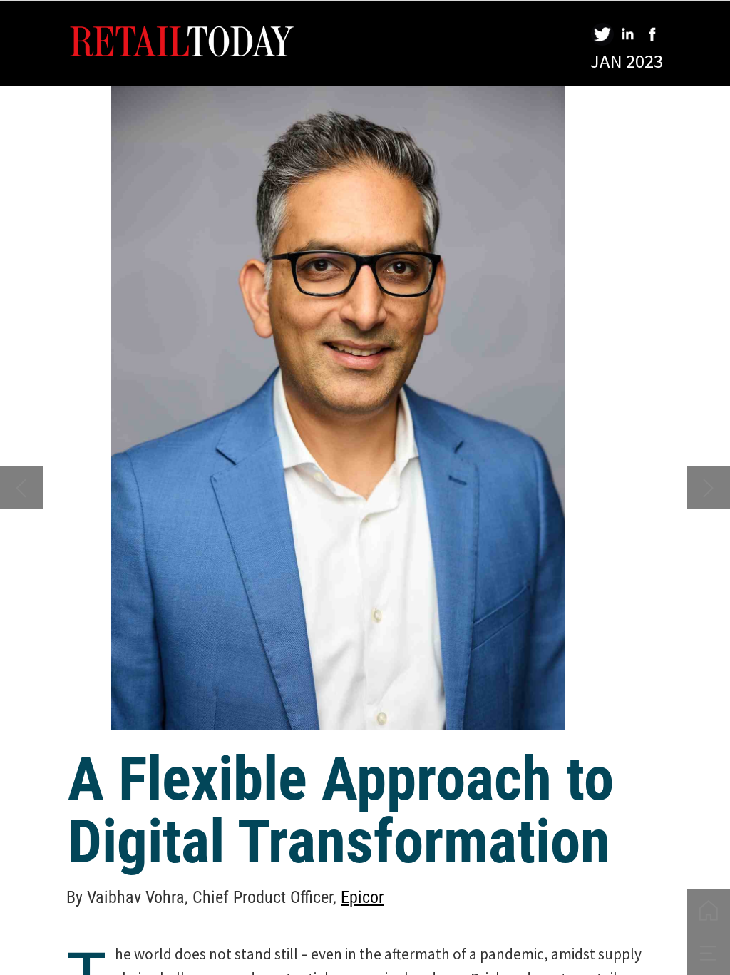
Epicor (362, 897)
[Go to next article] (708, 487)
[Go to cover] (708, 910)
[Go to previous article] (21, 487)
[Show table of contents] (708, 953)
